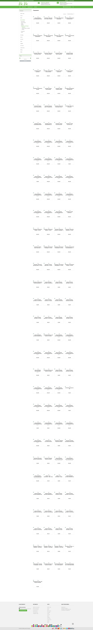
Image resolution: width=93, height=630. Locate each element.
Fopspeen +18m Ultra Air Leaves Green (48, 54)
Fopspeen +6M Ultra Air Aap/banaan (58, 18)
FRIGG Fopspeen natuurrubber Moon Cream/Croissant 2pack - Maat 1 (69, 424)
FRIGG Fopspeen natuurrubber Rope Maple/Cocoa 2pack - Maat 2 (48, 142)
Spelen (21, 41)
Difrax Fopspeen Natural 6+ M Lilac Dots (69, 283)
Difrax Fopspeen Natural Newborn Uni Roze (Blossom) (48, 494)
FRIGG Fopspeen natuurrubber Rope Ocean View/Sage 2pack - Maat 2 (37, 160)
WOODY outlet (22, 13)
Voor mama (22, 45)
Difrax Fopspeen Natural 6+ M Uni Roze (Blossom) (37, 529)
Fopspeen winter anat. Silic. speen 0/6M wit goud (58, 564)
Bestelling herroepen (23, 610)
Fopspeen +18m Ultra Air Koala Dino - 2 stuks (37, 265)
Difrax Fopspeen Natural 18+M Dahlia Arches (59, 300)
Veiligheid (21, 43)
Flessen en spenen (23, 22)
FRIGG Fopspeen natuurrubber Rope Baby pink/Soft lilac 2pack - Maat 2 (59, 160)
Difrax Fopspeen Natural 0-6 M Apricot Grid (48, 283)
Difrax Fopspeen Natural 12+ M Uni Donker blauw (59, 529)
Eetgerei (22, 23)
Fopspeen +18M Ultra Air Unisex (69, 106)
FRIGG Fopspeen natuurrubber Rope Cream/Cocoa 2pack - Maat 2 (59, 142)
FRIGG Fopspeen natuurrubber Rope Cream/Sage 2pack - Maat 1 (59, 424)
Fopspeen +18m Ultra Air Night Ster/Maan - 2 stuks (58, 230)
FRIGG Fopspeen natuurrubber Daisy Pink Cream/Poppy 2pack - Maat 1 (70, 354)
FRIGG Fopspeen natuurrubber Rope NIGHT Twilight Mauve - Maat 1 (37, 178)
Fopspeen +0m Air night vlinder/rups (37, 36)
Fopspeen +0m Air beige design (37, 89)
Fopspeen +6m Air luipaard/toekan (69, 54)
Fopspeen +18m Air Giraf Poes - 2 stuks (48, 265)
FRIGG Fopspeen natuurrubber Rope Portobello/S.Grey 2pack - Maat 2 (69, 142)
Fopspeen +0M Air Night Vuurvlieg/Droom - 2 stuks (37, 283)
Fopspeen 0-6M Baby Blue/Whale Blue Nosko (69, 441)
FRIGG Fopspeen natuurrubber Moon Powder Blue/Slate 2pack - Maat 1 (59, 407)
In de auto (21, 39)
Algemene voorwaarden (36, 607)
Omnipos (29, 628)
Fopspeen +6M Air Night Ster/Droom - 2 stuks (58, 247)
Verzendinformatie (35, 612)
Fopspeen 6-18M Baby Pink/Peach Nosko (59, 441)
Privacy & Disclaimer (35, 609)
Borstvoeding (23, 21)
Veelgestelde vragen (35, 613)
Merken (48, 622)
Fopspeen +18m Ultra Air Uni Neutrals (38, 54)
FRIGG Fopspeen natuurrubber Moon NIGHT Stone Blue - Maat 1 (38, 424)
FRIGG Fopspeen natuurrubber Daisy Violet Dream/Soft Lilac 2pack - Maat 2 (70, 336)
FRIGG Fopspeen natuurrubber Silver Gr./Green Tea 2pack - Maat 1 (48, 178)
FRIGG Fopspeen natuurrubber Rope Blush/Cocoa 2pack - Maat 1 (38, 195)
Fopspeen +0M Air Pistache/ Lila (69, 124)
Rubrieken (21, 10)
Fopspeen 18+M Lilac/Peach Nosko (48, 441)
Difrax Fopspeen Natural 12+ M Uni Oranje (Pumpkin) (69, 529)
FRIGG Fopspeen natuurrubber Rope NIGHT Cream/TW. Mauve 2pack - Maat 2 (48, 354)
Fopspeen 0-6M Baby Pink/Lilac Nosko (48, 459)
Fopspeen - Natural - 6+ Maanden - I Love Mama (48, 547)
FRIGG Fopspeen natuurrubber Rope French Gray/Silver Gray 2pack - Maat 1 (38, 442)
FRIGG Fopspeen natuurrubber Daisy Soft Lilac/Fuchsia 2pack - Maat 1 (70, 195)
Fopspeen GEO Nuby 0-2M (69, 388)
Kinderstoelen (23, 31)
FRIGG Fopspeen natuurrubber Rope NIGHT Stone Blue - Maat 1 (69, 407)
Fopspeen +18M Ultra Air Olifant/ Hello (59, 106)
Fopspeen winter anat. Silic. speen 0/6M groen (69, 564)
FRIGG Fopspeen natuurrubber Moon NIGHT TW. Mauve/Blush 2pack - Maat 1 (58, 336)
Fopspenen (23, 27)
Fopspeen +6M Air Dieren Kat (69, 212)
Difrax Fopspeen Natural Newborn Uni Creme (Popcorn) (37, 494)
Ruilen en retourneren (36, 608)
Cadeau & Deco (22, 47)
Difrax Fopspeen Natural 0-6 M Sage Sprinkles (58, 283)
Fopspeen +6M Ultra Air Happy (69, 36)
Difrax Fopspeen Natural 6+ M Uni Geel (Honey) (48, 529)
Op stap (21, 37)
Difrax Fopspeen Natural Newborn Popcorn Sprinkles (59, 318)
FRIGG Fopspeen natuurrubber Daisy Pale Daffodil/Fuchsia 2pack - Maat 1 (37, 213)
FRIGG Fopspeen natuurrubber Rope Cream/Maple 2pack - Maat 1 (69, 178)
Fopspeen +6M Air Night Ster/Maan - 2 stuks (48, 247)
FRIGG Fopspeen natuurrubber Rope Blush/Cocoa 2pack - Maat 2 (48, 160)
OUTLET (21, 15)
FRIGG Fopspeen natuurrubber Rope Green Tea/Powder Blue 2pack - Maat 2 (38, 354)
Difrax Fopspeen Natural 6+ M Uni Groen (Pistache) (58, 512)
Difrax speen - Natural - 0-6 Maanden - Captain (37, 564)
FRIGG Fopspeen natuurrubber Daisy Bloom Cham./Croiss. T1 (58, 212)
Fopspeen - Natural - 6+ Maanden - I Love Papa (37, 547)
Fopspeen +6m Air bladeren (37, 71)
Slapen (21, 17)
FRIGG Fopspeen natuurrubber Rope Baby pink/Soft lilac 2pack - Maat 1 (59, 195)
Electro (22, 32)
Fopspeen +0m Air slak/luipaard (48, 89)
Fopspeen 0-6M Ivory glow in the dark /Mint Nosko (37, 459)
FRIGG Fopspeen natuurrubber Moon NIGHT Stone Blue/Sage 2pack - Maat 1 (37, 407)
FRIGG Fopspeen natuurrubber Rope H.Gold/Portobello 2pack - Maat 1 (48, 195)
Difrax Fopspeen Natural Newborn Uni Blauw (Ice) (69, 476)
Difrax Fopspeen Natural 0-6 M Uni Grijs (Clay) (69, 494)
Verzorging (48, 612)
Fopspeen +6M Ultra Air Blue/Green (58, 36)
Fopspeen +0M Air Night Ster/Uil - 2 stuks (69, 265)
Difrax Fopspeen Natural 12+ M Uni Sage (48, 318)
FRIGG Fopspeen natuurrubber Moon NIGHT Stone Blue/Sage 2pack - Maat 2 (37, 19)
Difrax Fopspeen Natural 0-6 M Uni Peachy (69, 318)
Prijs (21, 55)
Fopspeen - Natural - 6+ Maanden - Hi (69, 547)
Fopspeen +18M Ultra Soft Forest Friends (48, 18)
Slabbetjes (22, 24)
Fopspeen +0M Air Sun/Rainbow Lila (48, 124)
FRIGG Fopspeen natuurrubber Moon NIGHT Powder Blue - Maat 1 (69, 160)
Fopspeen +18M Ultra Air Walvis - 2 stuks (69, 230)
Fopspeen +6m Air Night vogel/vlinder (48, 71)
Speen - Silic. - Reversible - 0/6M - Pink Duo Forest (48, 476)
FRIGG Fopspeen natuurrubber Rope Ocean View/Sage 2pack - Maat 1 (37, 142)
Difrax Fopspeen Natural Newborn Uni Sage (37, 336)
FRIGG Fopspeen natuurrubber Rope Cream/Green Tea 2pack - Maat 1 (58, 178)
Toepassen (25, 60)
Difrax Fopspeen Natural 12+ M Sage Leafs (48, 300)
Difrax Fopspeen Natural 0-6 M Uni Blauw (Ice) (59, 494)
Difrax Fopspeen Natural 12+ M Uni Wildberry (37, 318)
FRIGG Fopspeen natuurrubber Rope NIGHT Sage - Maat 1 (48, 424)
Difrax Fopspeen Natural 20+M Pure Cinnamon (69, 371)
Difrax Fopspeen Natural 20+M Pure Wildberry (69, 300)
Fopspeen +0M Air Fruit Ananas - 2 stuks (48, 230)
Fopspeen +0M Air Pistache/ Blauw (59, 124)
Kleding (21, 49)
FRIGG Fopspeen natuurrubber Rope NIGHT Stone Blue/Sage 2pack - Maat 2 (48, 407)
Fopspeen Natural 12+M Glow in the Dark (48, 335)
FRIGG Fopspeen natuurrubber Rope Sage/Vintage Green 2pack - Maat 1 (48, 389)
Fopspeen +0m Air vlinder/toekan (59, 89)
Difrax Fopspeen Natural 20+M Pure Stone (59, 371)
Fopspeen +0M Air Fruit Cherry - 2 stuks (37, 230)
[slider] (19, 58)
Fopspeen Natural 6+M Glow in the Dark (48, 564)
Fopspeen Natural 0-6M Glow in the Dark (37, 582)
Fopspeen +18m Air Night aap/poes (58, 54)
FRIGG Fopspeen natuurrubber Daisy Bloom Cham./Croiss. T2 (48, 212)
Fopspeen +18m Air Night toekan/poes (48, 106)
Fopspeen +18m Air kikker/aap (69, 71)
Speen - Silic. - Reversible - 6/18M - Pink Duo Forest (59, 476)
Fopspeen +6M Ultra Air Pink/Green (48, 36)
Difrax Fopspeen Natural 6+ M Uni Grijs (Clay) (69, 512)
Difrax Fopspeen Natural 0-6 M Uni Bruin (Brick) (48, 512)
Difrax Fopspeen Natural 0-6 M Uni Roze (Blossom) (37, 512)
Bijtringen (23, 29)
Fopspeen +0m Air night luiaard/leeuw (69, 18)
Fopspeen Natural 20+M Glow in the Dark (48, 371)
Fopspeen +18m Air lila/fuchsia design (37, 106)
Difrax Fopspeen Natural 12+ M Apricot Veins (37, 300)
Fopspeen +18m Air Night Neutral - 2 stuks (37, 247)
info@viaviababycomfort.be (25, 608)
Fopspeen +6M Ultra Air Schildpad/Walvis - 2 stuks (69, 247)
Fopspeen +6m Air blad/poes (59, 71)
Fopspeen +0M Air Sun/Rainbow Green (37, 124)
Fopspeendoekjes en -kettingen (26, 28)
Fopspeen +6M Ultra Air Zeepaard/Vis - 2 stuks (58, 265)
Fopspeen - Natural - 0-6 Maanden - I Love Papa (58, 547)
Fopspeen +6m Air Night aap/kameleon (69, 89)
